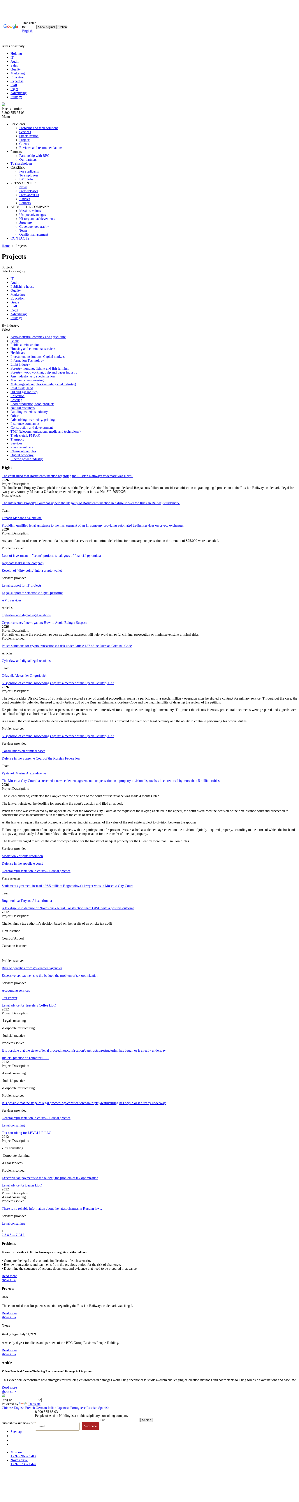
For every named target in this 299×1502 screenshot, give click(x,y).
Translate (34, 1404)
